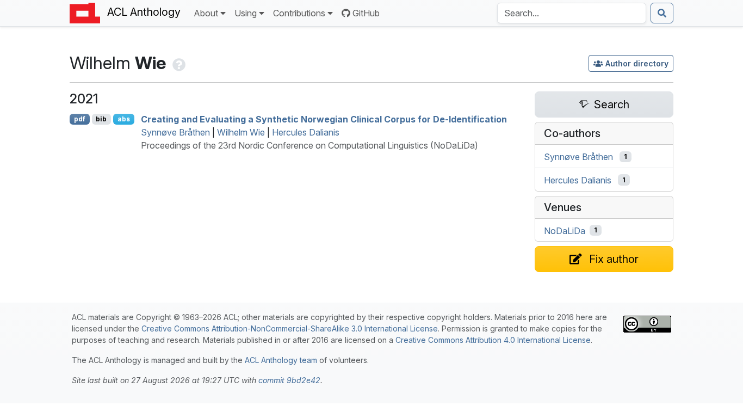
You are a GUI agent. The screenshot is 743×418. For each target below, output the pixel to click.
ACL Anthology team (281, 360)
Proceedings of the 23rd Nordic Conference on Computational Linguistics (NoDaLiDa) (309, 145)
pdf (79, 119)
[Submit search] (662, 13)
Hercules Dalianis (305, 132)
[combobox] (571, 13)
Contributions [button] (299, 13)
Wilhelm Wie (241, 132)
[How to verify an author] (177, 62)
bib (101, 119)
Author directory (636, 63)
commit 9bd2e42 (289, 380)
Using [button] (245, 13)
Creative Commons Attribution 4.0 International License (493, 340)
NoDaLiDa (564, 230)
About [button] (206, 13)
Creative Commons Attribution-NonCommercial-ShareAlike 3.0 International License (289, 328)
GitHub (366, 13)
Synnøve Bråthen (175, 132)
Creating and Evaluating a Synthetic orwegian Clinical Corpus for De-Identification (324, 119)
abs (123, 119)
